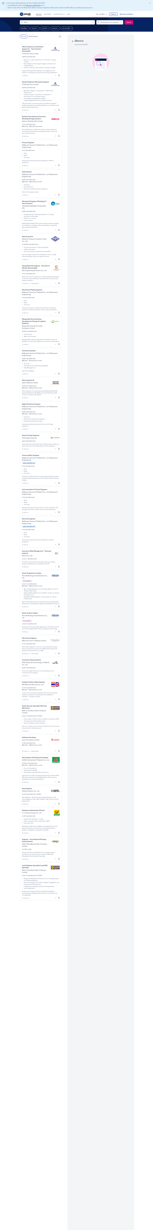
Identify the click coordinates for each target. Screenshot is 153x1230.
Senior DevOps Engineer (30, 435)
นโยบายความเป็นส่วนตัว (33, 5)
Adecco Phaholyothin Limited (32, 121)
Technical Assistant (29, 351)
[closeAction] (150, 3)
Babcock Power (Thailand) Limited (34, 641)
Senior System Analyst (30, 613)
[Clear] (92, 22)
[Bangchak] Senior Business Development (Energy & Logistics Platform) (34, 321)
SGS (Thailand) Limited (30, 383)
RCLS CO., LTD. (27, 556)
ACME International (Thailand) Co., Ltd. (35, 760)
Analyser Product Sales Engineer (33, 682)
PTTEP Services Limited (30, 54)
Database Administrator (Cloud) (33, 810)
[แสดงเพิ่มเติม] (55, 75)
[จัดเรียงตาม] (60, 36)
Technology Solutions (29, 438)
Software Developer (29, 737)
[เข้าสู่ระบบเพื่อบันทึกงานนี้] (59, 75)
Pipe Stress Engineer (29, 638)
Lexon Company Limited (30, 740)
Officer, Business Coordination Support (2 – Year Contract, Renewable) (32, 49)
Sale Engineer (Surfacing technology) (35, 757)
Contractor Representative (31, 660)
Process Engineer (28, 142)
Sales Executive (27, 236)
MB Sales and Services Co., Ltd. (33, 684)
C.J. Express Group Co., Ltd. (32, 813)
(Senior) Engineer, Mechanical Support (35, 82)
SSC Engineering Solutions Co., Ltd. (34, 270)
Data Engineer (27, 788)
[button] (101, 14)
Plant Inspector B (28, 380)
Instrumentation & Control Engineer (34, 489)
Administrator (27, 172)
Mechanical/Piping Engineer (32, 290)
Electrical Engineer (28, 519)
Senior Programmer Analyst (31, 573)
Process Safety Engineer (30, 455)
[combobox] (57, 22)
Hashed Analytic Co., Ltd (30, 791)
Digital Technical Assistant (31, 404)
